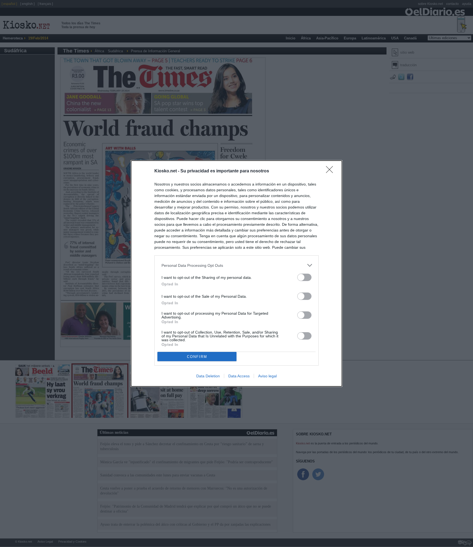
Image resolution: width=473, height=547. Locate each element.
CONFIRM (197, 357)
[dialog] (236, 273)
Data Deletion (208, 376)
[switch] (304, 277)
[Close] (331, 171)
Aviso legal (267, 376)
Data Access (239, 376)
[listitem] (236, 265)
